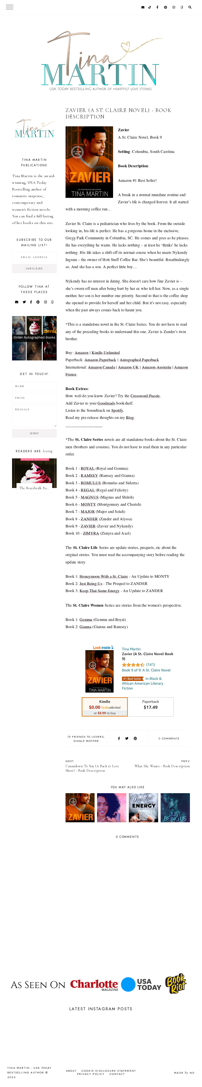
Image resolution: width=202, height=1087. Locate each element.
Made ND (184, 1073)
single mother (86, 741)
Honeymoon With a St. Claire (104, 576)
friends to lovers (88, 737)
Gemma (86, 619)
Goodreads (106, 403)
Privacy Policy (91, 1074)
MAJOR (88, 511)
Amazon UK (128, 367)
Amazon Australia (156, 367)
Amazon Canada (101, 367)
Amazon (81, 352)
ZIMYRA (91, 533)
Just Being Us (91, 583)
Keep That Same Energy (99, 590)
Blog (130, 417)
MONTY (88, 504)
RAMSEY (89, 475)
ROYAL (88, 468)
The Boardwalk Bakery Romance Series (35, 488)
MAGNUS (90, 497)
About (71, 1071)
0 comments (169, 738)
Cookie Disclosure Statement (109, 1071)
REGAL (88, 489)
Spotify (117, 410)
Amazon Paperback (100, 359)
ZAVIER (88, 525)
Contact (117, 1074)
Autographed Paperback (139, 359)
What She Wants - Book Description (162, 763)
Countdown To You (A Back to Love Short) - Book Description (92, 766)
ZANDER (89, 518)
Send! (34, 433)
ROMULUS (91, 482)
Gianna (85, 626)
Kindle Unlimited (106, 352)
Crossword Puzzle (145, 395)
